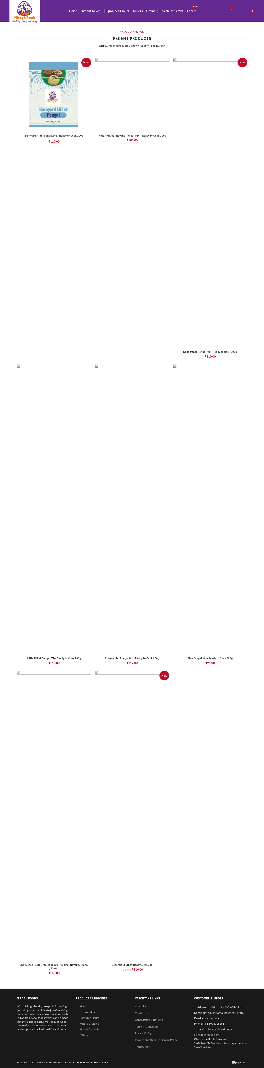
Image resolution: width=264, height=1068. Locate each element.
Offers (84, 1035)
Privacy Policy (143, 1033)
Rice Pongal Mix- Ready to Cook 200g (210, 658)
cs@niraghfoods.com (206, 1034)
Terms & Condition (146, 1026)
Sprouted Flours (89, 1017)
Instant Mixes (88, 1012)
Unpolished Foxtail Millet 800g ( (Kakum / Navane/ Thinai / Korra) (54, 966)
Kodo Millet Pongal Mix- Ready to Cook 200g (210, 351)
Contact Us (142, 1013)
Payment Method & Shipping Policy (156, 1039)
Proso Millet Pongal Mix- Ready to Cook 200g (132, 658)
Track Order (142, 1046)
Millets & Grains (89, 1023)
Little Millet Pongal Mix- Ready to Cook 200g (54, 658)
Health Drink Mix (90, 1029)
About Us (140, 1006)
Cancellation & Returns (149, 1019)
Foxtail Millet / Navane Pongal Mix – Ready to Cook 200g (132, 135)
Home (83, 1006)
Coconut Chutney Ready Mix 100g (132, 965)
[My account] (239, 11)
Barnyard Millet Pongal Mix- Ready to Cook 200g (54, 135)
